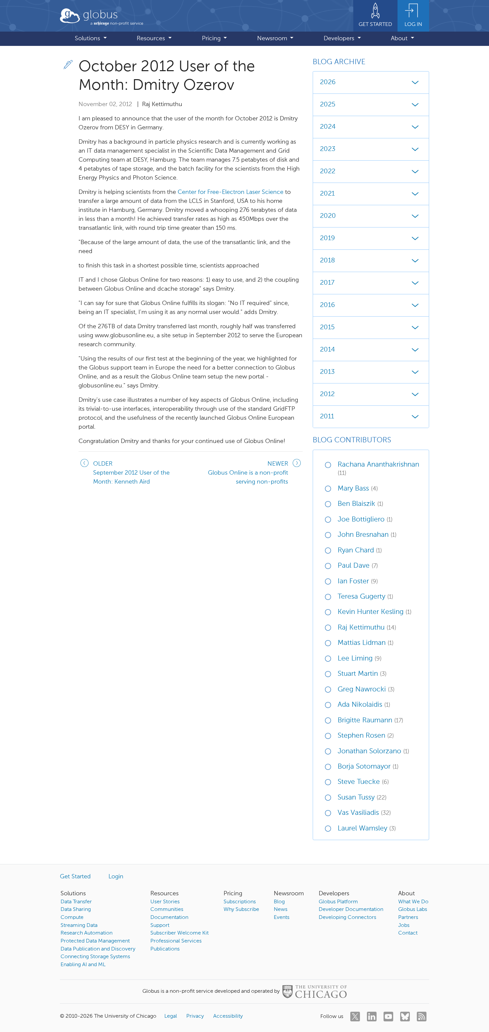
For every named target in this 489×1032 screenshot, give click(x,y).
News (280, 909)
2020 (328, 216)
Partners (408, 917)
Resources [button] (152, 39)
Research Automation (86, 933)
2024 (328, 127)
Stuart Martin (362, 673)
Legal (170, 1016)
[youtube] (388, 1016)
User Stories (165, 902)
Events (281, 917)
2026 (328, 82)
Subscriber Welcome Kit (179, 933)
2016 (327, 305)
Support (159, 925)
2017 (327, 283)
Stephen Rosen (366, 735)
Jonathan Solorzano (373, 751)
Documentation (169, 917)
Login (115, 877)
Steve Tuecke (363, 782)
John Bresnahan (367, 534)
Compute (72, 917)
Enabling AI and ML (83, 964)
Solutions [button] (88, 39)
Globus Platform (338, 902)
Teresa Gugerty (365, 596)
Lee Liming (360, 658)
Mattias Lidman (366, 643)
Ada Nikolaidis (364, 704)
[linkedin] (371, 1016)
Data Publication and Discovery (98, 949)
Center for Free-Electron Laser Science (230, 192)
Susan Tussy (362, 797)
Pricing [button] (212, 39)
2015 (327, 327)
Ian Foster (358, 581)
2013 (327, 372)
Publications (165, 949)
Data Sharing (76, 909)
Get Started (75, 877)
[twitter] (355, 1016)
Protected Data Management (95, 941)
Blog (279, 902)
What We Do (413, 902)
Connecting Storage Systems (95, 956)
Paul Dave (358, 565)
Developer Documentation (351, 909)
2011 (327, 416)
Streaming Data (79, 925)
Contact (407, 933)
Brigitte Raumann (370, 720)
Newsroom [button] (273, 39)
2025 (327, 104)
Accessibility (228, 1016)
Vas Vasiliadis (364, 813)
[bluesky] (405, 1016)
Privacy (195, 1016)
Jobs (403, 925)
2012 (327, 394)
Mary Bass (358, 488)
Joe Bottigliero (365, 519)
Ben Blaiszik (360, 504)
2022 (327, 171)
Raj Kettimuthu (367, 627)
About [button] (400, 39)
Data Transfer (76, 902)
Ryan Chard (360, 550)
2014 (327, 350)
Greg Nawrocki (366, 689)
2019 (327, 238)
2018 (327, 260)
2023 (327, 149)
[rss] (421, 1016)
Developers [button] (340, 39)
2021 (327, 194)
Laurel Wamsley (367, 828)
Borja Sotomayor (368, 766)
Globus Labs (412, 909)
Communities (166, 909)
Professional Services (176, 941)
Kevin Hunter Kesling (374, 612)
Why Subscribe (241, 909)
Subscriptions (240, 902)
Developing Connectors (347, 917)
